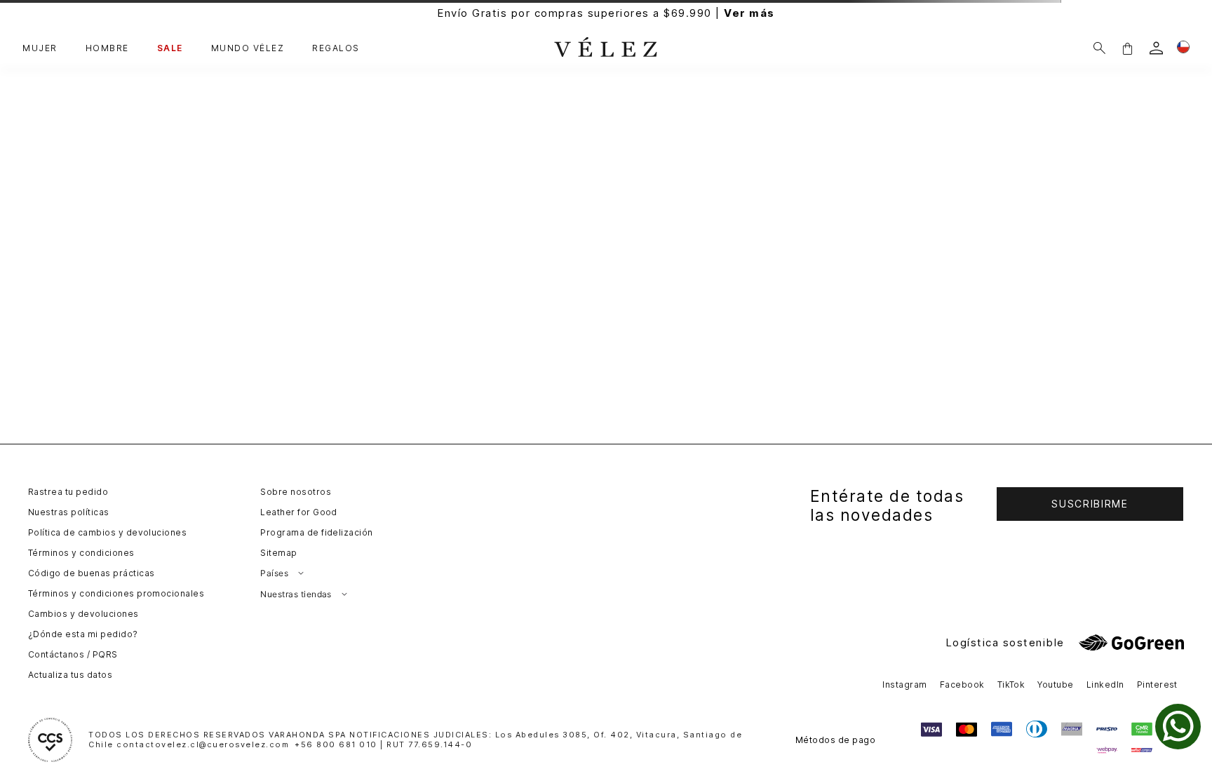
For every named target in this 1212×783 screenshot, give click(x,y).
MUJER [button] (40, 48)
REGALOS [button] (336, 48)
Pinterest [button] (1157, 684)
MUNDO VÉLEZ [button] (248, 48)
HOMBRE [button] (107, 48)
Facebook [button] (962, 684)
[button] (1127, 48)
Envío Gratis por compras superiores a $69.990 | (606, 13)
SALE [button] (170, 48)
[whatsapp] (1178, 726)
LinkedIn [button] (1105, 684)
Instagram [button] (904, 684)
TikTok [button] (1011, 684)
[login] (1156, 48)
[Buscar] (1099, 48)
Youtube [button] (1055, 684)
